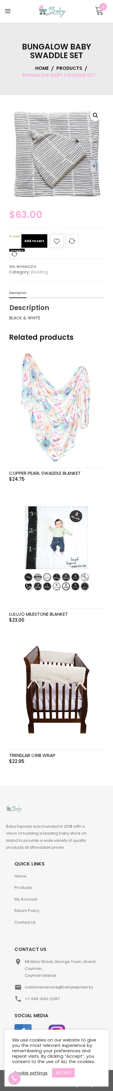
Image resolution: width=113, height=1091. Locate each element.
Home (20, 876)
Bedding (39, 272)
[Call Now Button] (14, 1078)
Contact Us (25, 922)
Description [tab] (18, 293)
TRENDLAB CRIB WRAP (32, 755)
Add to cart (34, 241)
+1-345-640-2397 (42, 999)
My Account (25, 899)
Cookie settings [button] (31, 1073)
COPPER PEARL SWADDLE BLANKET (45, 473)
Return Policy (26, 910)
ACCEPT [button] (63, 1073)
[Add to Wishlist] (57, 243)
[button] (95, 115)
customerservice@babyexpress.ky (59, 987)
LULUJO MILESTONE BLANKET (38, 614)
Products (23, 887)
